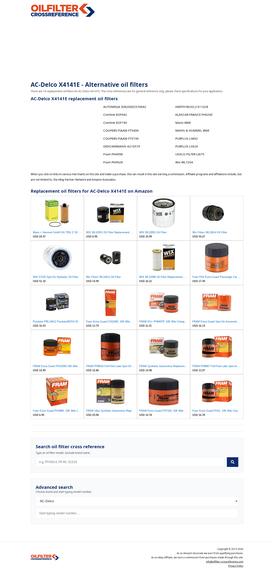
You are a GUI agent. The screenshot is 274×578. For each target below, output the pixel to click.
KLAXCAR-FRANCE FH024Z (194, 115)
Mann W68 (183, 123)
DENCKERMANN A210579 (121, 146)
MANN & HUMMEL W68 (192, 130)
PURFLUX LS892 (186, 138)
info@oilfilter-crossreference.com (224, 561)
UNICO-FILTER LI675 (189, 154)
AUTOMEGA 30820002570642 (124, 107)
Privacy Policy (235, 565)
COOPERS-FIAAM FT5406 (121, 130)
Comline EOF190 (115, 123)
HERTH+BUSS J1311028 (191, 107)
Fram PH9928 (113, 162)
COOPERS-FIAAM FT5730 (121, 138)
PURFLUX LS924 (186, 146)
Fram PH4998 (113, 154)
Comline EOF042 (115, 115)
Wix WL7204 (184, 162)
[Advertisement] (137, 49)
